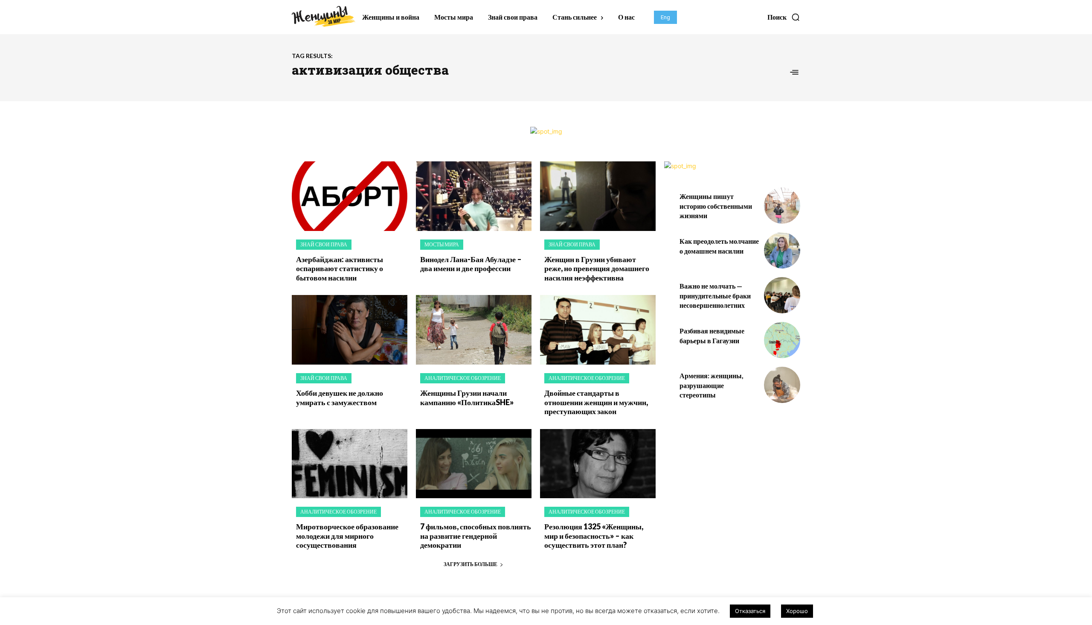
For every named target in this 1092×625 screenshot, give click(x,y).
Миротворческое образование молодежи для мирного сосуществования (347, 535)
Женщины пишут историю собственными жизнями (716, 205)
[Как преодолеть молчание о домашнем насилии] (782, 250)
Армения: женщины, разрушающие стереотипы (711, 385)
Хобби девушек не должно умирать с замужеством (339, 397)
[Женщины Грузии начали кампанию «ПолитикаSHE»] (473, 330)
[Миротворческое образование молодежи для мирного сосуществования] (349, 464)
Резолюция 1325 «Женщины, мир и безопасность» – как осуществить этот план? (593, 535)
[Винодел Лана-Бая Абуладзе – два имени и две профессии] (473, 196)
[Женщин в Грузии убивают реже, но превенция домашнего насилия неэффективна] (598, 196)
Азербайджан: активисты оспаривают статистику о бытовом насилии (339, 268)
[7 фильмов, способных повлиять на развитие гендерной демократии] (473, 464)
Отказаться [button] (750, 610)
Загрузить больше (470, 564)
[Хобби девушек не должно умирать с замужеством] (349, 330)
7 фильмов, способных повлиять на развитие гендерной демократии (475, 535)
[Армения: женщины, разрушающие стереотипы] (782, 385)
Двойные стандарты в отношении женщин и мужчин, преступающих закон (596, 402)
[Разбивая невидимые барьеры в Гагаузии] (782, 340)
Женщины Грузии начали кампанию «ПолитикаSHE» (467, 397)
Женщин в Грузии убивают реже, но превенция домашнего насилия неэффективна (596, 268)
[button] (783, 17)
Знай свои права (323, 244)
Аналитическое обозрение (462, 378)
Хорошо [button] (797, 610)
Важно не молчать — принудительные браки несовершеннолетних (715, 295)
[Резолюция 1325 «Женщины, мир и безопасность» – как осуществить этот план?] (598, 464)
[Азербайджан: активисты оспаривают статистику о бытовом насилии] (349, 196)
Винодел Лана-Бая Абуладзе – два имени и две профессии (471, 263)
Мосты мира (441, 244)
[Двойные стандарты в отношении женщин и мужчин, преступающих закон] (598, 330)
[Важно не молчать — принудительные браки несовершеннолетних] (782, 295)
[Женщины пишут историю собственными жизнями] (782, 205)
